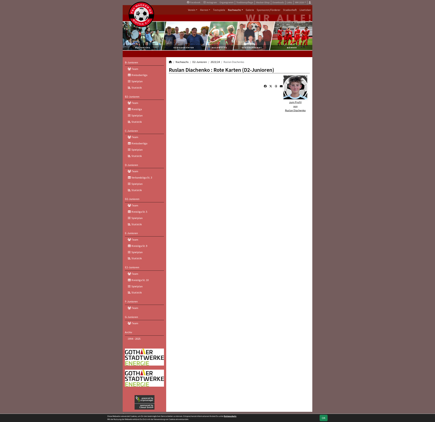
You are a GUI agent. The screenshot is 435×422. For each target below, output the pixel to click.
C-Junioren (131, 130)
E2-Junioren (132, 267)
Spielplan (137, 81)
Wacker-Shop (263, 2)
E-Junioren (131, 233)
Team (134, 69)
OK (323, 418)
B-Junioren (131, 62)
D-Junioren (131, 165)
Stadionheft (290, 10)
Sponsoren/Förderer (268, 10)
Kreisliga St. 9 (139, 246)
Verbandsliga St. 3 (141, 177)
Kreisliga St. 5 (139, 211)
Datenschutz (230, 416)
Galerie (250, 10)
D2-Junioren (132, 199)
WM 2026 (299, 2)
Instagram (211, 2)
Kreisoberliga (139, 75)
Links (289, 2)
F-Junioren (131, 301)
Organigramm (226, 2)
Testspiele (219, 10)
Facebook (195, 2)
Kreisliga (136, 109)
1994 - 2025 (134, 338)
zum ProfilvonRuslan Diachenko (295, 106)
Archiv (128, 332)
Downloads (278, 2)
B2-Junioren (132, 96)
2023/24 (215, 62)
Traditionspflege (244, 2)
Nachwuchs (234, 10)
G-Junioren (131, 317)
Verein (191, 10)
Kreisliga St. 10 (140, 280)
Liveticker (305, 10)
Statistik (136, 87)
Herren (204, 10)
